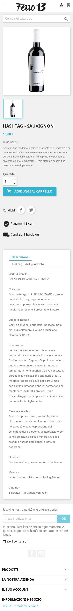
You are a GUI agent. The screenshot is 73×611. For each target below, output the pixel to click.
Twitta (31, 210)
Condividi (21, 210)
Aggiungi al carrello (29, 191)
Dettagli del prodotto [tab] (28, 264)
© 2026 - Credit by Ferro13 (20, 606)
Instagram (41, 553)
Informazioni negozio (22, 599)
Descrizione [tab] (20, 257)
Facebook (32, 553)
